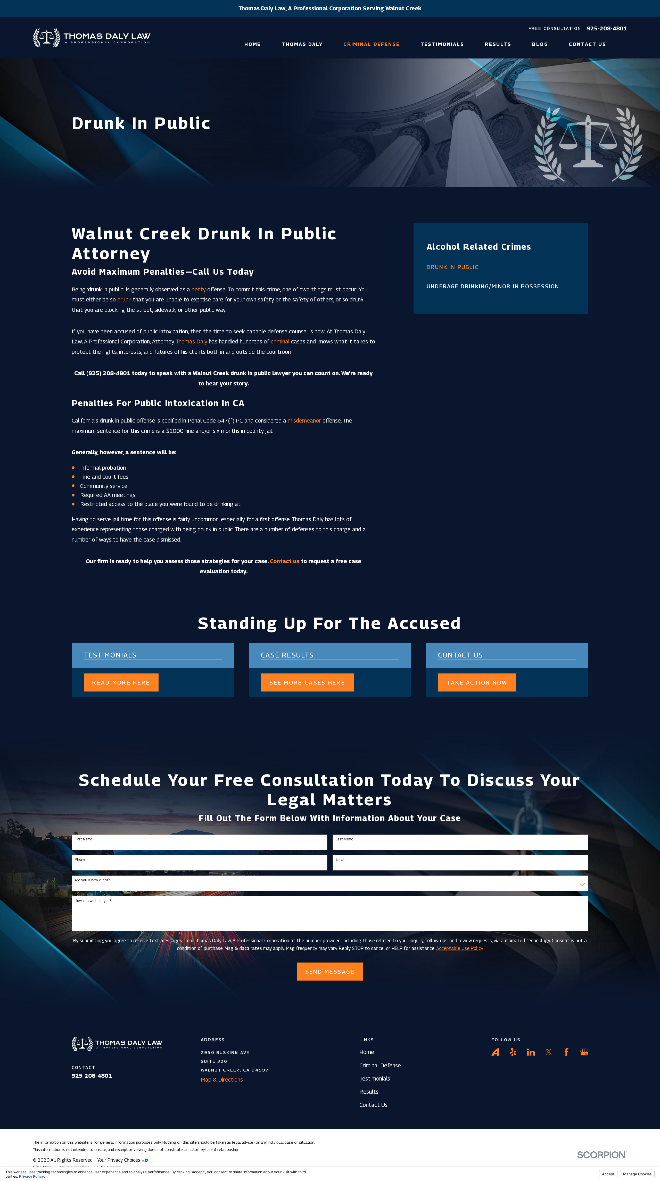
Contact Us (373, 1104)
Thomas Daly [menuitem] (302, 44)
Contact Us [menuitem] (587, 44)
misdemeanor (304, 420)
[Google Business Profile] (584, 1052)
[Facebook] (567, 1052)
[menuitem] (501, 267)
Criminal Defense (380, 1065)
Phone (80, 859)
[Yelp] (513, 1052)
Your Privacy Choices (119, 1160)
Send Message (330, 971)
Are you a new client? (92, 880)
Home (366, 1052)
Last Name (344, 839)
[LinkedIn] (531, 1052)
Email (340, 859)
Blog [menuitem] (540, 44)
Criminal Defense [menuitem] (371, 44)
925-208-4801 (607, 28)
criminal (280, 341)
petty (199, 289)
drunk (124, 299)
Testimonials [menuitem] (442, 44)
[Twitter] (549, 1052)
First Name (83, 839)
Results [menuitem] (498, 44)
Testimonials (374, 1078)
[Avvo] (495, 1052)
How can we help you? (93, 901)
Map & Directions (222, 1079)
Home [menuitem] (252, 44)
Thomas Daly (191, 341)
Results (368, 1091)
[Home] (92, 38)
